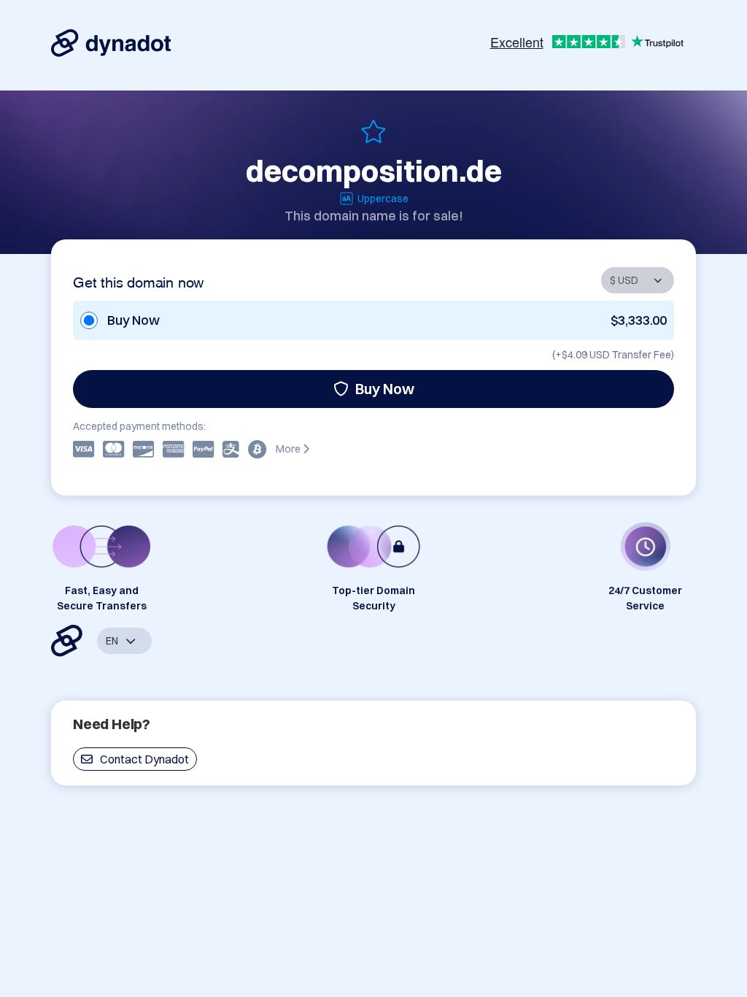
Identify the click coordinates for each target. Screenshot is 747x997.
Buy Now (384, 389)
